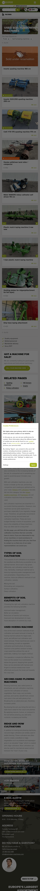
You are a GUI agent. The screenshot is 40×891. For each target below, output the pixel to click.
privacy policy (15, 443)
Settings (5, 465)
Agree (33, 465)
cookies (31, 441)
